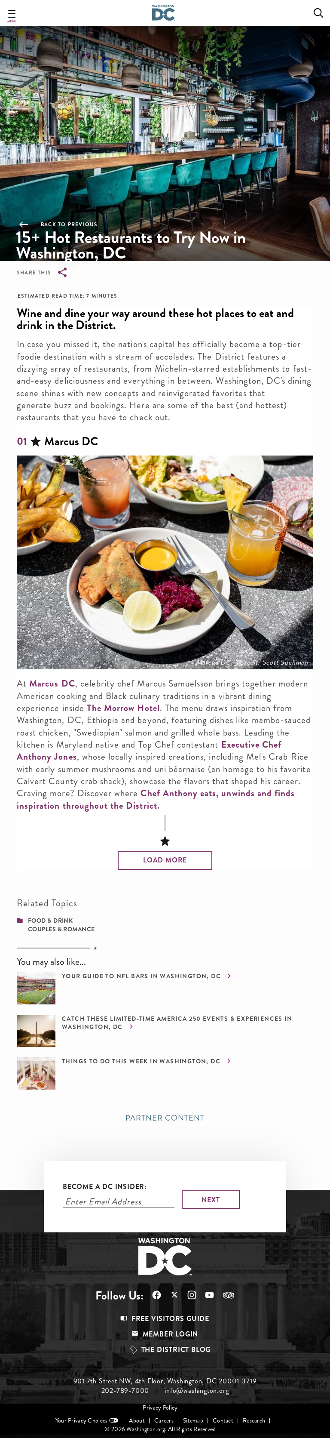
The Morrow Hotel (123, 708)
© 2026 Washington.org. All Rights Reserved (160, 1429)
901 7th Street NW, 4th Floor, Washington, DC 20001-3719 (165, 1381)
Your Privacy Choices (81, 1420)
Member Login (171, 1334)
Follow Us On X (170, 1295)
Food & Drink (50, 920)
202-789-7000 (125, 1390)
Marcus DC (52, 683)
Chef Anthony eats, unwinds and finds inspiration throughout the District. (156, 799)
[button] (165, 860)
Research (254, 1420)
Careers (164, 1420)
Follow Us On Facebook (152, 1294)
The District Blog (176, 1350)
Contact (223, 1420)
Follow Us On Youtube (205, 1294)
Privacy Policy (160, 1408)
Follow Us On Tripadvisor (224, 1295)
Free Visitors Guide (170, 1319)
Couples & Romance (61, 929)
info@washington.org (197, 1390)
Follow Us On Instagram (187, 1294)
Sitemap (193, 1420)
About (136, 1420)
